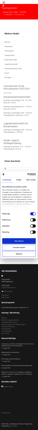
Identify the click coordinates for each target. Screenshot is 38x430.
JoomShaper (13, 426)
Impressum (5, 295)
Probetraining (9, 51)
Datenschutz (5, 297)
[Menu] (4, 2)
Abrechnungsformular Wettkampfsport (13, 324)
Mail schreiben (7, 291)
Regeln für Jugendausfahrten (10, 320)
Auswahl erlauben (19, 247)
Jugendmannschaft (11, 64)
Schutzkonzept (6, 329)
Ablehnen (19, 254)
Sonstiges (7, 77)
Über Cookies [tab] (31, 180)
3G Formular (5, 333)
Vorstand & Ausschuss (8, 287)
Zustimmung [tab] (6, 180)
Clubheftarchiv (5, 413)
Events (6, 73)
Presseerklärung (6, 331)
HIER (27, 307)
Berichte (7, 42)
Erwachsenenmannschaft (13, 69)
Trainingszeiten (9, 55)
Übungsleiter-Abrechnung (9, 322)
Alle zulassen (19, 241)
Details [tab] (18, 180)
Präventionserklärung (8, 326)
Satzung (4, 318)
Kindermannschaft (10, 60)
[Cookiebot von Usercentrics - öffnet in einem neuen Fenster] (27, 174)
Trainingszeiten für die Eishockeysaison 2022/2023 (17, 87)
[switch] (33, 219)
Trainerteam (8, 46)
